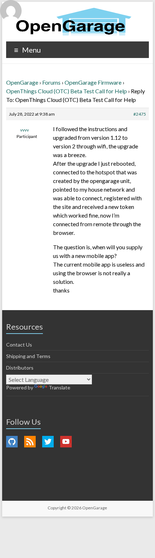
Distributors (20, 368)
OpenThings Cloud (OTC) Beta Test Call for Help (66, 91)
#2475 (139, 114)
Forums (51, 82)
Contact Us (19, 345)
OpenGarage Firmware (93, 82)
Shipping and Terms (28, 356)
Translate (59, 387)
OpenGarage (22, 82)
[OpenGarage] (74, 22)
